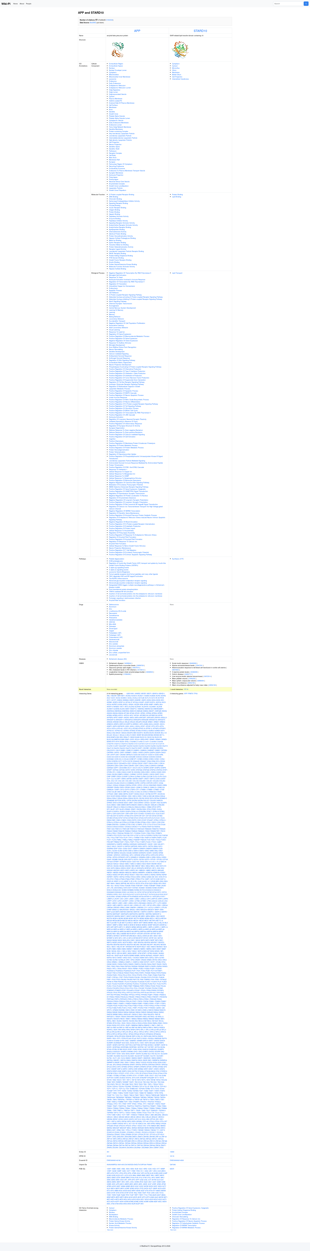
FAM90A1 (141, 831)
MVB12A (146, 936)
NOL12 (124, 951)
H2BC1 (127, 864)
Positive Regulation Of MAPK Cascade (122, 393)
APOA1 (136, 715)
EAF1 (123, 813)
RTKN (123, 1038)
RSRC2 (160, 1036)
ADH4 (153, 700)
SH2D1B (146, 1049)
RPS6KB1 (110, 1036)
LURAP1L (157, 907)
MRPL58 (123, 931)
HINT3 (127, 870)
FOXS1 (163, 840)
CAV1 (117, 754)
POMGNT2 (111, 990)
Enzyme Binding (114, 218)
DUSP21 (116, 811)
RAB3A (138, 1012)
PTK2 (125, 1005)
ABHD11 (162, 693)
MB (139, 916)
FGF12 (132, 835)
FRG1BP (110, 842)
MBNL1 (153, 916)
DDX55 (130, 798)
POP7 (124, 990)
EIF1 (144, 816)
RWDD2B (158, 1038)
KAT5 (126, 888)
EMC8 (109, 820)
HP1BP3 (121, 874)
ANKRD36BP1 (158, 709)
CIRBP (113, 776)
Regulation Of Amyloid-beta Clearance (122, 498)
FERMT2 (158, 833)
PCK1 (139, 971)
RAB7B (109, 1014)
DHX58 (120, 802)
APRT (116, 717)
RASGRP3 (138, 1016)
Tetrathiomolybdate (115, 620)
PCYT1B (154, 971)
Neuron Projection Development (120, 364)
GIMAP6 (149, 848)
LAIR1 (126, 899)
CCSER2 (114, 761)
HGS (158, 868)
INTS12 (132, 883)
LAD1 (122, 899)
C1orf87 (115, 746)
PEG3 (120, 975)
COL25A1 (142, 781)
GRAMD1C (134, 857)
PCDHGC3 (119, 971)
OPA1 (128, 960)
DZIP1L (109, 813)
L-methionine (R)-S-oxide (117, 611)
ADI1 (162, 700)
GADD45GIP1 (142, 844)
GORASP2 (142, 853)
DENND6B (110, 800)
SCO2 (132, 1043)
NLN (165, 947)
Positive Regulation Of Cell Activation (122, 436)
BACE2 (124, 733)
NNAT (159, 949)
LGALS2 (154, 901)
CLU (112, 778)
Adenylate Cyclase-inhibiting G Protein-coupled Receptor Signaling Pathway (135, 299)
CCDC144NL (159, 754)
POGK (153, 986)
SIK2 (162, 1051)
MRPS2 (137, 931)
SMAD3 (134, 1058)
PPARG (154, 990)
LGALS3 (161, 901)
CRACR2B (152, 785)
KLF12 (133, 894)
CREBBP (110, 787)
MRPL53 (116, 931)
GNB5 (152, 850)
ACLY (109, 698)
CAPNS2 (164, 750)
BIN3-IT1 (127, 737)
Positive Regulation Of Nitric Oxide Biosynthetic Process (129, 399)
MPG (108, 927)
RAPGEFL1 (111, 1016)
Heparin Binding (114, 214)
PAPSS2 (128, 966)
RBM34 (134, 1019)
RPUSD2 (122, 1036)
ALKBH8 (116, 709)
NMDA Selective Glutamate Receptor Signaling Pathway (128, 487)
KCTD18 (143, 890)
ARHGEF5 (161, 720)
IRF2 (160, 883)
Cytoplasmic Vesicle (116, 120)
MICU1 (130, 923)
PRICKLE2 (124, 997)
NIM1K (153, 947)
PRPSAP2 (123, 999)
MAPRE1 (142, 914)
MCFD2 (109, 918)
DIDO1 (126, 802)
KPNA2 (118, 896)
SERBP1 (157, 1045)
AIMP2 (156, 704)
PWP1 (135, 1008)
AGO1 (164, 702)
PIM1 (142, 979)
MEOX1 (136, 920)
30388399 (193, 672)
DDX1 (130, 796)
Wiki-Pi (5, 3)
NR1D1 (114, 953)
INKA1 (112, 883)
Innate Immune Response (118, 397)
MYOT (141, 938)
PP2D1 (143, 990)
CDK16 (150, 763)
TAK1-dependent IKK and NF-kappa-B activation (126, 576)
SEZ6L (162, 1047)
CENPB (146, 768)
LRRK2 (122, 907)
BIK (117, 737)
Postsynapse (113, 179)
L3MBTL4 (110, 899)
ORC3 (160, 960)
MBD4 (148, 916)
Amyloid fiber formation (117, 600)
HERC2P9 (140, 868)
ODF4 (157, 957)
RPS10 (141, 1032)
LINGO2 (149, 903)
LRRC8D (116, 907)
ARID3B (116, 722)
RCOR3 (131, 1021)
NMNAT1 (130, 949)
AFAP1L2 (121, 702)
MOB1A (126, 925)
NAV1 (161, 940)
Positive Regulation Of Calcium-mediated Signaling (127, 434)
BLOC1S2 (150, 737)
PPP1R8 (110, 995)
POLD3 (109, 988)
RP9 (119, 1029)
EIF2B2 (159, 816)
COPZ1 (155, 783)
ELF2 (154, 818)
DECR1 (136, 798)
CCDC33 (139, 757)
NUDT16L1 (110, 955)
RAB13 (139, 1010)
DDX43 (109, 798)
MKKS (145, 923)
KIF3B (149, 892)
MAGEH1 (151, 909)
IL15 (120, 881)
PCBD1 (141, 968)
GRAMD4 (142, 857)
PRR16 (141, 999)
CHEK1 (147, 772)
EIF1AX (149, 816)
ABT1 (123, 696)
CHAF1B (130, 772)
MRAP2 (128, 927)
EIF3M (130, 818)
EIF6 (150, 818)
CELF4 (140, 768)
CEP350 (122, 770)
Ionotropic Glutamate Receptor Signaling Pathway (126, 384)
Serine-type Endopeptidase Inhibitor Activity (124, 201)
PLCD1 (109, 984)
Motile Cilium (176, 74)
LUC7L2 (150, 907)
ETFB (128, 824)
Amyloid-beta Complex (117, 184)
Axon (111, 109)
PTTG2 (109, 1008)
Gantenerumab (114, 639)
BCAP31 (140, 733)
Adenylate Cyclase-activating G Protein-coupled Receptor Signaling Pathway (136, 297)
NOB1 (109, 951)
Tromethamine (114, 615)
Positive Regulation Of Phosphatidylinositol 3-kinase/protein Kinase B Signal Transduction (136, 457)
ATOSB (135, 728)
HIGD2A (110, 870)
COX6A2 (122, 785)
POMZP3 (118, 990)
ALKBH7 (110, 709)
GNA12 (130, 850)
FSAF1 (121, 842)
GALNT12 (120, 846)
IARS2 (143, 877)
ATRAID (132, 730)
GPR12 (147, 855)
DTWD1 (154, 809)
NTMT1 (144, 953)
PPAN (148, 990)
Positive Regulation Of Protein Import (122, 528)
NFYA (134, 947)
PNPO (142, 986)
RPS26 (136, 1034)
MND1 (121, 925)
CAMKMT (150, 750)
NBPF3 (109, 942)
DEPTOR (118, 800)
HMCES (154, 870)
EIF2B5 (109, 818)
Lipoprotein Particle (115, 188)
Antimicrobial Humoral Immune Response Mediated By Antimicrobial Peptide (136, 463)
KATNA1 (135, 888)
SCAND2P (117, 1043)
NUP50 (142, 955)
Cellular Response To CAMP (119, 476)
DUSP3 (122, 811)
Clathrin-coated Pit (115, 101)
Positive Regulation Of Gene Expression (123, 338)
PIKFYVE (136, 979)
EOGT (144, 820)
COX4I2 (115, 785)
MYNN (135, 938)
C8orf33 (116, 748)
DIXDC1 (147, 802)
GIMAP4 (136, 848)
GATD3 (150, 846)
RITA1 (123, 1025)
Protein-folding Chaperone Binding (121, 255)
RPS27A (143, 1034)
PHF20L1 (115, 977)
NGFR (139, 947)
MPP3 (116, 927)
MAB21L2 (115, 909)
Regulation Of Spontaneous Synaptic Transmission (127, 493)
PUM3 (114, 1008)
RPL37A (125, 1032)
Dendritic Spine (114, 146)
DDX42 (162, 796)
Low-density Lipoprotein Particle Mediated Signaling (127, 460)
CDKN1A (153, 765)
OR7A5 (154, 960)
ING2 (161, 881)
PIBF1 (109, 979)
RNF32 (140, 1027)
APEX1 (120, 715)
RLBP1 (128, 1025)
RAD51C (135, 1014)
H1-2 (158, 861)
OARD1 (119, 957)
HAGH (159, 864)
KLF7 (147, 894)
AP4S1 (137, 713)
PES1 (130, 975)
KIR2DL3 (110, 894)
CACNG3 (160, 748)
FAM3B (115, 831)
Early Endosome (115, 83)
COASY (163, 778)
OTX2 (163, 962)
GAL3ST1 (161, 844)
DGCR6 (134, 800)
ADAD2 (119, 700)
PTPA (146, 1005)
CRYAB (127, 787)
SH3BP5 (161, 1049)
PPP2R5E (124, 995)
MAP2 (117, 912)
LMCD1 (109, 905)
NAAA (120, 940)
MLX (166, 923)
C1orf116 (154, 744)
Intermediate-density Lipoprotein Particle (123, 138)
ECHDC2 (148, 813)
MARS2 (117, 916)
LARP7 (109, 901)
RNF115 (160, 1025)
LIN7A (135, 903)
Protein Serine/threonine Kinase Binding (123, 264)
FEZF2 (119, 835)
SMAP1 (140, 1058)
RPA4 (128, 1029)
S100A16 (110, 1040)
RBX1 (114, 1021)
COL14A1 (121, 781)
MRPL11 (158, 927)
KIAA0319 (149, 890)
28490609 (193, 663)
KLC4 (129, 894)
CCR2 (109, 761)
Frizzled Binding (114, 205)
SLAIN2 (144, 1053)
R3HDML (122, 1010)
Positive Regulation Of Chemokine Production (125, 369)
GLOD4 (114, 850)
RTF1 (119, 1038)
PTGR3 (120, 1005)
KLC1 (120, 894)
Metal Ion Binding (115, 240)
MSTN (129, 933)
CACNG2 (153, 748)
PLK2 (159, 984)
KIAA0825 (110, 892)
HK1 (137, 870)
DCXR (113, 796)
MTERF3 (140, 933)
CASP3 (140, 752)
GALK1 (114, 846)
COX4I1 (109, 785)
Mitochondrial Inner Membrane (119, 77)
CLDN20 (137, 776)
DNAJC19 (124, 807)
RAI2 (145, 1014)
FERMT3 (110, 835)
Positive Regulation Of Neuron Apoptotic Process (126, 395)
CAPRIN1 (110, 752)
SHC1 (136, 1051)
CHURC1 (146, 774)
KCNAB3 (149, 888)
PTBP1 (157, 1003)
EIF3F (120, 818)
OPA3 (132, 960)
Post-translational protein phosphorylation (123, 589)
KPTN (129, 896)
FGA (124, 835)
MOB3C (144, 925)
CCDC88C (110, 759)
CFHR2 (109, 772)
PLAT (160, 981)
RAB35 (120, 1012)
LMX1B (126, 905)
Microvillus (176, 68)
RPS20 (120, 1034)
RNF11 (154, 1025)
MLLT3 (156, 923)
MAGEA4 (143, 909)
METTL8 (125, 923)
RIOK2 (109, 1025)
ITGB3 (146, 885)
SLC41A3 (124, 1056)
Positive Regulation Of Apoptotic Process (123, 391)
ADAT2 (144, 700)
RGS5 (150, 1023)
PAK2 (113, 966)
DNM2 (149, 807)
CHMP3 (120, 774)
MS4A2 (109, 933)
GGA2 (125, 848)
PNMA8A (136, 986)
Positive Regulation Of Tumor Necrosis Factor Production (129, 378)
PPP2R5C (116, 995)
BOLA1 (137, 739)
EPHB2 (132, 822)
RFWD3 (109, 1023)
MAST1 (123, 916)
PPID (119, 992)
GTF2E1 (153, 859)
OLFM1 (161, 957)
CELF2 (135, 768)
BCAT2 (151, 733)
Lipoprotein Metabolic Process (119, 388)
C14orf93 (153, 741)
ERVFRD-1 (116, 824)
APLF (132, 715)
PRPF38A (110, 999)
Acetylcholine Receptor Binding (120, 227)
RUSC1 (145, 1038)
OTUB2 (158, 962)
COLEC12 (123, 783)
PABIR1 (131, 964)
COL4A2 (156, 781)
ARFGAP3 (150, 717)
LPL (140, 905)
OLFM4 (115, 960)
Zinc (110, 609)
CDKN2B (160, 765)
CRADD (159, 785)
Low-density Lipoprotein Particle (120, 135)
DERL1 (124, 800)
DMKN (123, 805)
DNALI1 (144, 807)
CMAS (123, 778)
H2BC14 (133, 864)
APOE (160, 715)
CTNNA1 (143, 789)
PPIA (115, 992)
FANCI (147, 831)
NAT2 (157, 940)
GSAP (109, 859)
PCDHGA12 (111, 971)
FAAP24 (157, 826)
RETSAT (155, 1021)
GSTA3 (141, 859)
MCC (158, 916)
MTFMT (153, 933)
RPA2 (124, 1029)
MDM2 (142, 918)
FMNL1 (119, 840)
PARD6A (134, 966)
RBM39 (139, 1019)
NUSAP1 (156, 955)
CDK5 (126, 765)
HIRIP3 (132, 870)
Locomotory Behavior (116, 319)
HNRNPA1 (141, 872)
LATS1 (114, 901)
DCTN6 (148, 794)
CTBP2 (132, 789)
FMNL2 (125, 840)
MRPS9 (155, 931)
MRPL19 (165, 927)
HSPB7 (164, 874)
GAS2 (140, 846)
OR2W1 (137, 960)
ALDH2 (131, 706)
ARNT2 (116, 724)
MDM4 (147, 918)
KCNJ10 (109, 890)
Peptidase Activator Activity (119, 216)
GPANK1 (110, 855)
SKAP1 (133, 1053)
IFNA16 (117, 879)
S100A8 (116, 1040)
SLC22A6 (164, 1053)
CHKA (109, 774)
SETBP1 (151, 1047)
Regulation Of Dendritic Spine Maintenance (124, 513)
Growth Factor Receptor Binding (120, 260)
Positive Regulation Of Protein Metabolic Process (126, 447)
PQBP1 (150, 995)
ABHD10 (155, 693)
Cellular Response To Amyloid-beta (121, 530)
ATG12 (109, 728)
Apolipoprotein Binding (117, 229)
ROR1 (115, 1029)
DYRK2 (161, 811)
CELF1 (129, 768)
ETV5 (158, 824)
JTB (111, 888)
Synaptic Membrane (116, 173)
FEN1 (153, 833)
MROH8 (139, 927)
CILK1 (162, 774)
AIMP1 (151, 704)
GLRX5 (125, 850)
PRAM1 (156, 995)
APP (137, 30)
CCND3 (145, 759)
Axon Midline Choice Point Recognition (122, 347)
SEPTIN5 (136, 1045)
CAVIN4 (122, 754)
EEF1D (115, 816)
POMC (160, 988)
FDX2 (149, 833)
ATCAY (148, 726)
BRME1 (152, 739)
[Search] (306, 3)
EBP (131, 813)
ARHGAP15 (111, 720)
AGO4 (109, 704)
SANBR (139, 1040)
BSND (109, 741)
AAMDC (138, 693)
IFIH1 (112, 879)
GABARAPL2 (111, 844)
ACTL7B (154, 698)
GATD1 (144, 846)
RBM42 (145, 1019)
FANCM (153, 831)
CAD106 (112, 622)
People (28, 3)
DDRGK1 (124, 796)
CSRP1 (117, 789)
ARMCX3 (110, 724)
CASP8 (157, 752)
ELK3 (163, 818)
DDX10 (134, 796)
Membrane (112, 107)
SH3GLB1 (116, 1051)
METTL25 (110, 923)
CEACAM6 (123, 768)
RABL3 (120, 1014)
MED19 (158, 918)
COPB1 (137, 783)
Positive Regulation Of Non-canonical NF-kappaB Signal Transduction (133, 504)
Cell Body (112, 155)
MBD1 (143, 916)
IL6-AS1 (144, 881)
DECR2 (141, 798)
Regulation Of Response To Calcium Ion (123, 541)
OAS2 (125, 957)
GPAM (160, 853)
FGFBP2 (149, 835)
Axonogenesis (114, 306)
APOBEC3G (144, 715)
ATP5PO (162, 728)
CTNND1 (156, 789)
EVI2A (163, 824)
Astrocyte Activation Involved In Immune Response (127, 279)
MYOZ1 (146, 938)
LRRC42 (165, 905)
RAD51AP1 (128, 1014)
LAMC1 (137, 899)
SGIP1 (130, 1049)
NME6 (119, 949)
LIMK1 (125, 903)
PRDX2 (111, 997)
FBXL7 (114, 833)
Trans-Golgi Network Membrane (120, 127)
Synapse (112, 162)
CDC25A (110, 763)
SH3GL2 (110, 1051)
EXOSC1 (121, 826)
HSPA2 (153, 874)
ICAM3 (148, 877)
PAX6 (119, 968)
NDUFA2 (141, 942)
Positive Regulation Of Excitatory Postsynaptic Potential (129, 552)
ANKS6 (145, 711)
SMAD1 (128, 1058)
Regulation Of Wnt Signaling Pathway (122, 360)
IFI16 (165, 877)
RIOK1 (165, 1023)
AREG (132, 717)
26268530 (149, 672)
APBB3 (115, 715)
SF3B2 (114, 1049)
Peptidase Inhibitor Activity (118, 220)
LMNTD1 (120, 905)
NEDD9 (163, 944)
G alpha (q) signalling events (119, 567)
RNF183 (128, 1027)
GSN (125, 859)
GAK (155, 844)
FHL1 (109, 837)
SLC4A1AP (139, 1056)
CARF (122, 752)
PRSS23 (110, 1001)
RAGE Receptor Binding (117, 253)
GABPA (119, 844)
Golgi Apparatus (114, 90)
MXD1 (156, 936)
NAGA (138, 940)
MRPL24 (116, 929)
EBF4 (128, 813)
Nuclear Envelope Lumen (118, 70)
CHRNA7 (133, 774)
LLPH (159, 903)
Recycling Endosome (116, 166)
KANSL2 (120, 888)
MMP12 (115, 925)
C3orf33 (141, 746)
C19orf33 (130, 744)
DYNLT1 (149, 811)
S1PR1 (122, 1040)
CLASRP (124, 776)
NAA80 (114, 940)
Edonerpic (112, 626)
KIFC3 (164, 892)
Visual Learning (114, 330)
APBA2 (148, 713)
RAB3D (143, 1012)
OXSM (109, 964)
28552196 (191, 683)
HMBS (148, 870)
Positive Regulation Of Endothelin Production (125, 526)
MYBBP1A (110, 938)
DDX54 (125, 798)
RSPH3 (154, 1036)
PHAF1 (109, 977)
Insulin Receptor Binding (117, 207)
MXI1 (160, 936)
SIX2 (123, 1053)
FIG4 (121, 837)
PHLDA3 (144, 977)
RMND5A (134, 1025)
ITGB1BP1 (139, 885)
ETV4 (154, 824)
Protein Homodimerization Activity (121, 236)
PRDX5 (117, 997)
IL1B (130, 881)
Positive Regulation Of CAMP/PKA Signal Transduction (128, 491)
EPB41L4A (118, 822)
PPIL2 (124, 992)
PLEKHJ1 (136, 984)
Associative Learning (116, 325)
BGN (108, 737)
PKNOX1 (121, 981)
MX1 (151, 936)
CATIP (112, 754)
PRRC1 (146, 999)
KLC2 (125, 894)
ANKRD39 (110, 711)
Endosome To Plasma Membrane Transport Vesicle (127, 170)
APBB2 (109, 715)
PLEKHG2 (128, 984)
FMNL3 (130, 840)
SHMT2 (145, 1051)
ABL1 (109, 696)
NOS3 (152, 951)
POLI (131, 988)
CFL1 (114, 772)
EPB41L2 (110, 822)
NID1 (149, 947)
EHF (140, 816)
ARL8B (144, 722)
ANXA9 (120, 713)
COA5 (157, 778)
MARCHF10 (157, 914)
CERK (133, 770)
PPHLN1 (110, 992)
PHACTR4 (161, 975)
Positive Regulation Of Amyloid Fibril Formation (125, 539)
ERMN (109, 824)
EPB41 (156, 820)
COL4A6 (116, 783)
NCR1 (120, 942)
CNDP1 (141, 778)
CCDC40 (145, 757)
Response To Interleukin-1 (118, 469)
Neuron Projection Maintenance (120, 548)
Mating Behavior (114, 316)
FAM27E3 (155, 829)
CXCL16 (139, 792)
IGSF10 (162, 879)
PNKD (125, 986)
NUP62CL (149, 955)
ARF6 (137, 717)
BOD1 (132, 739)
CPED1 (140, 785)
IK (112, 881)
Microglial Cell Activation (117, 275)
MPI (112, 927)
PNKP (130, 986)
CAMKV (157, 750)
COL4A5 (110, 783)
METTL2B (117, 923)
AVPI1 (162, 730)
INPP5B (123, 883)
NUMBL (137, 955)
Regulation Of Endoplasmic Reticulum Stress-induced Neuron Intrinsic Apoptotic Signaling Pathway (137, 518)
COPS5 (143, 783)
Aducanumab (113, 641)
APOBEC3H (153, 715)
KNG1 (113, 896)
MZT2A (160, 938)
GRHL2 (158, 857)
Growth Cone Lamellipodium (119, 186)
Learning (112, 312)
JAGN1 (163, 885)
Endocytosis (113, 288)
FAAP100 (150, 826)
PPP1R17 (152, 992)
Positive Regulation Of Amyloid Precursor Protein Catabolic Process (133, 515)
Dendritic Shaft (114, 149)
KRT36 (141, 896)
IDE (153, 877)
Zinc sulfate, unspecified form (119, 652)
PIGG (114, 979)
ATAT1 (143, 726)
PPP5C (138, 995)
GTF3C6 (110, 861)
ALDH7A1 (145, 706)
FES (115, 835)
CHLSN (114, 774)
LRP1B (149, 905)
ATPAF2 (126, 730)
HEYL (154, 868)
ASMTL (109, 726)
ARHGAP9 (137, 720)
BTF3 (114, 741)
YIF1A (186, 689)
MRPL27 (123, 929)
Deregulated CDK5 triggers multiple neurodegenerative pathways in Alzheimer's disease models (136, 586)
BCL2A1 (110, 735)
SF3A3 (109, 1049)
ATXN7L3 (144, 730)
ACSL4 (135, 698)
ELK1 (158, 818)
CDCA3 (134, 763)
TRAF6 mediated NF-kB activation (121, 591)
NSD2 (130, 953)
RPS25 (131, 1034)
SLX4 (123, 1058)
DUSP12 (110, 811)
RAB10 (127, 1010)
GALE (109, 846)
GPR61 (109, 857)
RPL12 (148, 1029)
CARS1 (135, 752)
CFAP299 (146, 770)
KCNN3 (136, 890)
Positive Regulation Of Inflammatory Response (125, 423)
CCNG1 (157, 759)
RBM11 (128, 1019)
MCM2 (121, 918)
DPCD (154, 807)
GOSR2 (155, 853)
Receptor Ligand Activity (117, 249)
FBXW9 (126, 833)
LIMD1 (120, 903)
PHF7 (121, 977)
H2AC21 (116, 864)
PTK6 (130, 1005)
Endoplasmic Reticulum (117, 85)
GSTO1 (147, 859)
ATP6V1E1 (111, 730)
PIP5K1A (110, 981)
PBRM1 (135, 968)
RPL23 (153, 1029)
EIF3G (125, 818)
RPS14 (157, 1032)
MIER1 (136, 923)
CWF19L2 (126, 792)
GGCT (130, 848)
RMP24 (140, 1025)
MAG (138, 909)
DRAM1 (127, 809)
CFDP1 (164, 770)
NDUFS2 (123, 944)
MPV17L (122, 927)
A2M (128, 693)
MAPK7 (164, 912)
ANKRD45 (118, 711)
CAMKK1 (136, 750)
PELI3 (125, 975)
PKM (115, 981)
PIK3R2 (123, 979)
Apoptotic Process (115, 290)
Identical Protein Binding (117, 234)
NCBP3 (115, 942)
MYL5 (131, 938)
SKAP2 (138, 1053)
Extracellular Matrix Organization (120, 362)
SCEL (127, 1043)
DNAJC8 (138, 807)
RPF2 (138, 1029)
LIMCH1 (115, 903)
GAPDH (127, 846)
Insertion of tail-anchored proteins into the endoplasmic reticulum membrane (135, 594)
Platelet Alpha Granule (117, 116)
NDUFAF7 (154, 942)
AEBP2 (115, 702)
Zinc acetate (113, 644)
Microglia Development (117, 345)
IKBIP (116, 881)
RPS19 (114, 1034)
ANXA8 (115, 713)
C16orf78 (110, 744)
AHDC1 (125, 704)
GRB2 (153, 857)
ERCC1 (154, 822)
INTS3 (138, 883)
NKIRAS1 (159, 947)
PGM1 (150, 975)
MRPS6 (149, 931)
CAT (108, 754)
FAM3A (109, 831)
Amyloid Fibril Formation (117, 543)
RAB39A (132, 1012)
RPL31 (164, 1029)
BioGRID (93, 22)
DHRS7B (159, 800)
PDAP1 (159, 971)
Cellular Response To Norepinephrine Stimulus (125, 478)
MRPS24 (143, 931)
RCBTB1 (125, 1021)
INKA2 (118, 883)
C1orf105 (140, 744)
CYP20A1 (110, 794)
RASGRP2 (130, 1016)
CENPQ (157, 768)
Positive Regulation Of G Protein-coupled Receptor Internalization (132, 524)
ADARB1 (138, 700)
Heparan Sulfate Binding (117, 269)
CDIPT (145, 763)
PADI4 (149, 964)
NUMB (131, 955)
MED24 (163, 918)
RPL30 (158, 1029)
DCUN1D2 (161, 794)
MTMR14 (110, 936)
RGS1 (124, 1023)
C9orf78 (134, 748)
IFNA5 (122, 879)
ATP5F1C (149, 728)
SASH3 (156, 1040)
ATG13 (114, 728)
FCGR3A (137, 833)
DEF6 (152, 798)
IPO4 (142, 883)
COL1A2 (136, 781)
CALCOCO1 (111, 750)
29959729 (140, 665)
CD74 (157, 761)
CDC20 (162, 761)
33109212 (140, 670)
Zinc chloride (113, 650)
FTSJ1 (137, 842)
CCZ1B (129, 761)
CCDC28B (131, 757)
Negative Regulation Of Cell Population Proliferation (127, 323)
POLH (127, 988)
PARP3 (153, 966)
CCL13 (121, 759)
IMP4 (157, 881)
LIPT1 (155, 903)
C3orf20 (135, 746)
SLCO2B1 (159, 1056)
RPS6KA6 (157, 1034)
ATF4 (157, 726)
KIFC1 (159, 892)
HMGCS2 (128, 872)
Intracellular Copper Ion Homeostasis (122, 286)
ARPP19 (129, 724)
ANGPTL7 (133, 709)
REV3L (161, 1021)
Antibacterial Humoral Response (120, 356)
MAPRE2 (149, 914)
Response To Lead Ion (117, 332)
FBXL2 (109, 833)
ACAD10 (134, 696)
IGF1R (152, 879)
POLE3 (122, 988)
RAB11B (134, 1010)
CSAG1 (133, 787)
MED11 (152, 918)
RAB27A (162, 1010)
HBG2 (148, 866)
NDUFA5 (147, 942)
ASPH (115, 726)
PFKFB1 (140, 975)
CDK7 (137, 765)
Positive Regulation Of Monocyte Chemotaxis (125, 480)
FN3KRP (137, 840)
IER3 (161, 877)
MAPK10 (144, 912)
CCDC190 (124, 757)
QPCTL (109, 1010)
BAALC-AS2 (111, 733)
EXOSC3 (128, 826)
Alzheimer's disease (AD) (118, 659)
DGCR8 (140, 800)
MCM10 (115, 918)
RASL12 (160, 1016)
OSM (141, 962)
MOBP (150, 925)
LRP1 (144, 905)
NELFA (119, 947)
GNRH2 (116, 853)
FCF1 (132, 833)
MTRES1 (117, 936)
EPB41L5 (125, 822)
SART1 (151, 1040)
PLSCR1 (120, 986)
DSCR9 (139, 809)
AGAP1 (142, 702)
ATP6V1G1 (119, 730)
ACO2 (118, 698)
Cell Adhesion (114, 292)
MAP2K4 (130, 912)
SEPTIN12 (129, 1045)
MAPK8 (109, 914)
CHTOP (139, 774)
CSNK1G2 (161, 787)
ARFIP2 (157, 717)
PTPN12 (151, 1005)
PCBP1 (152, 968)
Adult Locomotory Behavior (118, 327)
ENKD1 (124, 820)
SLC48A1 (131, 1056)
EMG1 (118, 820)
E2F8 (119, 813)
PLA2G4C (133, 981)
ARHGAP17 (120, 720)
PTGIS (115, 1005)
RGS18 (140, 1023)
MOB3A (138, 925)
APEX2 (126, 715)
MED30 (109, 920)
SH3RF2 (124, 1051)
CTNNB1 (150, 789)
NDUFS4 (130, 944)
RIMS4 (155, 1023)
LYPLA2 (164, 907)
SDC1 (142, 1043)
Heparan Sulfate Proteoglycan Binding (122, 238)
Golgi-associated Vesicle (117, 94)
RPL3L (131, 1032)
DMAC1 (114, 805)
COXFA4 (128, 785)
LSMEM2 (140, 907)
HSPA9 (158, 874)
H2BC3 (138, 864)
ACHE (158, 696)
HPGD (126, 874)
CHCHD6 (137, 772)
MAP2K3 (123, 912)
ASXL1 (132, 726)
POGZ (158, 986)
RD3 (136, 1021)
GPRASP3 (121, 857)
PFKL (145, 975)
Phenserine (113, 617)
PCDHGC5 (127, 971)
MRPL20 (110, 929)
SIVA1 (119, 1053)
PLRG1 (109, 986)
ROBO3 (162, 1027)
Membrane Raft (114, 159)
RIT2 (118, 1025)
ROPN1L (110, 1029)
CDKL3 (147, 765)
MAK (162, 909)
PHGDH (131, 977)
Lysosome (112, 79)
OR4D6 (143, 960)
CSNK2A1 (110, 789)
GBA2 (156, 846)
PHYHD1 (155, 977)
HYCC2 (133, 877)
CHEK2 (153, 772)
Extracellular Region (116, 63)
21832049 (109, 20)
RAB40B (150, 1012)
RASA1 (118, 1016)
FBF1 (158, 831)
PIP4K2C (163, 979)
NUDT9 (126, 955)
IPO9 (146, 883)
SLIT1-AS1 (117, 1058)
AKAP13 (110, 706)
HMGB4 (121, 872)
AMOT (127, 709)
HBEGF (137, 866)
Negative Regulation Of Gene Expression (123, 340)
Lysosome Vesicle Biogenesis (119, 572)
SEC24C (152, 1043)
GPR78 (114, 857)
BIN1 (121, 737)
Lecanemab (113, 655)
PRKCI (149, 997)
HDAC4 (117, 868)
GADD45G (133, 844)
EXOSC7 (135, 826)
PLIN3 (150, 984)
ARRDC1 (136, 724)
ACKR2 (163, 696)
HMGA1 (109, 872)
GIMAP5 (142, 848)
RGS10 (129, 1023)
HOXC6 (114, 874)
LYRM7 (109, 909)
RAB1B (151, 1010)
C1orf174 (161, 744)
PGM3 (155, 975)
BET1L (162, 735)
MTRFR (123, 936)
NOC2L (114, 951)
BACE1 (118, 733)
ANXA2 (164, 711)
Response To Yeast (116, 277)
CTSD (109, 792)
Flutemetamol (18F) (116, 637)
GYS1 (147, 861)
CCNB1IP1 (133, 759)
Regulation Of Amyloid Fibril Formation (122, 537)
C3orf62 (153, 746)
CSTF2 (127, 789)
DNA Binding (113, 196)
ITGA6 (133, 885)
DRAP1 (133, 809)
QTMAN (115, 1010)
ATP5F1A (141, 728)
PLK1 (155, 984)
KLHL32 (156, 894)
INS (128, 883)
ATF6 (162, 726)
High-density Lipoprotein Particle (120, 140)
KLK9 (109, 896)
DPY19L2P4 (120, 809)
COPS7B (149, 783)
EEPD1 (121, 816)
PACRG (144, 964)
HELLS (133, 868)
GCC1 (160, 846)
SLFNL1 (109, 1058)
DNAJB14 (154, 805)
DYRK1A (156, 811)
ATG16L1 (120, 728)
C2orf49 (129, 746)
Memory (112, 314)
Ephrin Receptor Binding (117, 242)
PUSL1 (130, 1008)
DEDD (147, 798)
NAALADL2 (127, 940)
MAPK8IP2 (125, 914)
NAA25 (109, 940)
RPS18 (109, 1034)
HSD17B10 (140, 874)
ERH (162, 822)
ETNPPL (139, 824)
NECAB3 (143, 944)
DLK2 (109, 805)
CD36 (149, 761)
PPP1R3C (160, 992)
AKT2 (127, 706)
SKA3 (128, 1053)
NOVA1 (157, 951)
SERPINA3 (116, 1047)
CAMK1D (129, 750)
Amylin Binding (114, 262)
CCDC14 (151, 754)
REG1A (141, 1021)
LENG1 (131, 901)
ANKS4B (139, 711)
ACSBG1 (124, 698)
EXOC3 (109, 826)
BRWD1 (164, 739)
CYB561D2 (152, 792)
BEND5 (156, 735)
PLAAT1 (148, 981)
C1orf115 (147, 744)
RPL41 (136, 1032)
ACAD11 (141, 696)
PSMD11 (122, 1003)
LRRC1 (158, 905)
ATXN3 (138, 730)
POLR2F (141, 988)
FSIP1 (132, 842)
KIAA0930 (118, 892)
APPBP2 (110, 717)
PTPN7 (157, 1005)
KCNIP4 (160, 888)
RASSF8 (116, 1019)
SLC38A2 (117, 1056)
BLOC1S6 (110, 739)
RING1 (160, 1023)
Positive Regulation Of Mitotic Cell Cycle (123, 410)
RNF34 (145, 1027)
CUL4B (114, 792)
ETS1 (145, 824)
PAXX (130, 968)
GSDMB (115, 859)
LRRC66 (110, 907)
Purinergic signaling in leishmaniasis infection (125, 598)
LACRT (116, 899)
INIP (108, 883)
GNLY (161, 850)
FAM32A (162, 829)
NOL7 (130, 951)
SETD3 (157, 1047)
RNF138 (116, 1027)
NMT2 (154, 949)
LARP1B (154, 899)
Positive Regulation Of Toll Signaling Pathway (125, 406)
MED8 (114, 920)
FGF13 (137, 835)
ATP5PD (156, 728)
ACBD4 (147, 696)
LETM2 (137, 901)
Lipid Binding (176, 196)
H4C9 (144, 864)
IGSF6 (109, 881)
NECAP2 (157, 944)
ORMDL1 (115, 962)
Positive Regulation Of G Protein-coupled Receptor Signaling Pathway (133, 404)
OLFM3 (109, 960)
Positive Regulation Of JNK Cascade (122, 415)
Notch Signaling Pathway (118, 301)
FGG (160, 835)
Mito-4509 (112, 624)
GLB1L (109, 850)
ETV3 (149, 824)
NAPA (143, 940)
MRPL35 (148, 929)
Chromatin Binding (115, 199)
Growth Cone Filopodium (117, 190)
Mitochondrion (114, 74)
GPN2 (143, 855)
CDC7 (129, 763)
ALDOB (159, 706)
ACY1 (109, 700)
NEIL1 (109, 947)
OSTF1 (152, 962)
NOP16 (140, 951)
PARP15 (148, 966)
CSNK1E (146, 787)
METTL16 (159, 920)
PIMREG (147, 979)
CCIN (116, 759)
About (22, 3)
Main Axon (112, 157)
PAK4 (118, 966)
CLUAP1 (118, 778)
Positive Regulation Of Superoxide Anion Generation (127, 380)
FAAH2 (144, 826)
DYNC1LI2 (135, 811)
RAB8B (115, 1014)
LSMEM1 (133, 907)
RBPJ (162, 1019)
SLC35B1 (110, 1056)
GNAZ (147, 850)
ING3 (166, 881)
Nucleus (112, 68)
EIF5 (146, 818)
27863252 (192, 678)
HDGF (128, 868)
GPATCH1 (117, 855)
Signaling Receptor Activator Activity (122, 223)
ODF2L (151, 957)
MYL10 (125, 938)
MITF (141, 923)
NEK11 (114, 947)
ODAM (141, 957)
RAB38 (125, 1012)
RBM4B (151, 1019)
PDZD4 (163, 973)
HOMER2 (149, 872)
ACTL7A (148, 698)
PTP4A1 (140, 1005)
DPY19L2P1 (111, 809)
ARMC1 (150, 722)
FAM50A (128, 831)
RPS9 (116, 1036)
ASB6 (146, 724)
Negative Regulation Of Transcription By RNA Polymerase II (130, 273)
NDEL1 (130, 942)
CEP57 (127, 770)
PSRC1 (151, 1003)
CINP (109, 776)
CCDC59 (152, 757)
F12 (140, 826)
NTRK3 (150, 953)
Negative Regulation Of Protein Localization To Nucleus (128, 495)
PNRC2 (147, 986)
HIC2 (162, 868)
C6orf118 (110, 748)
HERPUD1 (148, 868)
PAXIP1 (125, 968)
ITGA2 (122, 885)
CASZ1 (163, 752)
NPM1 (109, 953)
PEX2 (134, 975)
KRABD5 (135, 896)
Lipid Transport (177, 273)
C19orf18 (123, 744)
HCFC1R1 (163, 866)
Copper (111, 631)
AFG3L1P (129, 702)
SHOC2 (151, 1051)
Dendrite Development (116, 351)
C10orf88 (132, 741)
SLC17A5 (151, 1053)
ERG (159, 822)
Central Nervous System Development (122, 308)
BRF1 (147, 739)
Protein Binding (114, 212)
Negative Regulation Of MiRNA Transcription (124, 511)
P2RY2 (125, 964)
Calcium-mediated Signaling (118, 354)
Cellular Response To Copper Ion (120, 471)
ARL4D (127, 722)
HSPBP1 (110, 877)
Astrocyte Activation (116, 417)
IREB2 (155, 883)
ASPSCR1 (121, 726)
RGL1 (119, 1023)
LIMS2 (130, 903)
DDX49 (119, 798)
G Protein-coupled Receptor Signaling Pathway (125, 295)
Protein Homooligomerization (119, 450)
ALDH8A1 (152, 706)
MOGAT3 (156, 925)
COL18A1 (128, 781)
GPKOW (137, 855)
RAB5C (161, 1012)
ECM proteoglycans (116, 561)
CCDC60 (158, 757)
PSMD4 (128, 1003)
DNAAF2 (134, 805)
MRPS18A (130, 931)
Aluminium (112, 606)
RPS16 (163, 1032)
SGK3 (140, 1049)
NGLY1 (144, 947)
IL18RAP (125, 881)
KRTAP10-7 (148, 896)
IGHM (157, 879)
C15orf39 (160, 741)
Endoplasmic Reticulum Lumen (120, 87)
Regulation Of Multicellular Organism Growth (124, 386)
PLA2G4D (141, 981)
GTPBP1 (116, 861)
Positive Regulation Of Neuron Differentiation (124, 402)
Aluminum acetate (115, 648)
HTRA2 (127, 877)
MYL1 (121, 938)
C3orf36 (147, 746)
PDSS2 (153, 973)
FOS (148, 840)
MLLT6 (161, 923)
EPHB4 (137, 822)
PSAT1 (134, 1001)
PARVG (164, 966)
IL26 (139, 881)
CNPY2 (152, 778)
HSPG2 (122, 877)
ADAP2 (131, 700)
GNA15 (136, 850)
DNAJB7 (110, 807)
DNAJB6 (161, 805)
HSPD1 (116, 877)
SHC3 (141, 1051)
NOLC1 (134, 951)
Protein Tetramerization (117, 452)
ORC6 (109, 962)
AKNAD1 (116, 706)
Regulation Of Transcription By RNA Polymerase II (126, 281)
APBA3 (154, 713)
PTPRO (163, 1005)
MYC (116, 938)
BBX (135, 733)
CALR (118, 750)
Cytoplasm (112, 72)
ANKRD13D (149, 709)
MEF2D (125, 920)
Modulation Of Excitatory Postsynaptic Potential (126, 484)
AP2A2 (132, 713)
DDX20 (157, 796)
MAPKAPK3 (133, 914)
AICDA (136, 704)
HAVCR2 (128, 866)
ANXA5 (109, 713)
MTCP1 (134, 933)
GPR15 (160, 855)
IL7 (149, 881)
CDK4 (121, 765)
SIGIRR (157, 1051)
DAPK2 (125, 794)
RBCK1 (122, 1019)
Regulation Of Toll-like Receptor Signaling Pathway (127, 382)
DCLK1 (142, 794)
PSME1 (140, 1003)
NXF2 (162, 955)
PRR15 (135, 999)
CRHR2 (116, 787)
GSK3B (120, 859)
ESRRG (123, 824)
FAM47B (121, 831)
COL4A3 (162, 781)
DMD (119, 805)
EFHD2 (127, 816)
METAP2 (152, 920)
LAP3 (148, 899)
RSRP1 (109, 1038)
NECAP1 (150, 944)
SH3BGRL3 (153, 1049)
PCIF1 (134, 971)
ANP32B (158, 711)
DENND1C (163, 798)
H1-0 (150, 861)
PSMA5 (157, 1001)
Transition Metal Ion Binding (118, 245)
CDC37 (115, 763)
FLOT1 (109, 840)
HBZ (157, 866)
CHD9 (142, 772)
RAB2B (114, 1012)
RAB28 (109, 1012)
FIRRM (136, 837)
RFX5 (115, 1023)
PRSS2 (159, 999)
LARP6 (165, 899)
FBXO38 (120, 833)
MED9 (119, 920)
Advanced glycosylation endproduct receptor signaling (128, 580)
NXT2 (114, 957)
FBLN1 (163, 831)
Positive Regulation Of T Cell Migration (122, 550)
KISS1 (116, 894)
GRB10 (148, 857)
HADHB (154, 864)
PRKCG (144, 997)
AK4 (161, 704)
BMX (123, 739)
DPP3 (159, 807)
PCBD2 (147, 968)
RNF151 (122, 1027)
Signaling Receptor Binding (118, 203)
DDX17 (140, 796)
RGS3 (145, 1023)
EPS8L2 (144, 822)
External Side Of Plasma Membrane (121, 103)
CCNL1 (162, 759)
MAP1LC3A (111, 912)
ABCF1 (149, 693)
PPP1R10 (136, 992)
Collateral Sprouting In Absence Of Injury (123, 421)
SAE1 (127, 1040)
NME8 (124, 949)
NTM (139, 953)
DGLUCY (146, 800)
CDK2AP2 (110, 765)
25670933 (175, 670)
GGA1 (120, 848)
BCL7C (129, 735)
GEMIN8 (110, 848)
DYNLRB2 (142, 811)
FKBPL (159, 837)
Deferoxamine (114, 604)
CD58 (153, 761)
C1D (135, 744)
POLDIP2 (115, 988)
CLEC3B (149, 776)
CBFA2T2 (129, 754)
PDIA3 (132, 973)
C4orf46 (159, 746)
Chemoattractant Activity (117, 231)
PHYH (149, 977)
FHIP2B (165, 835)
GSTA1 (136, 859)
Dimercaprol (113, 628)
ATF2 (153, 726)
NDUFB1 (161, 942)
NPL (161, 951)
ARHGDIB (144, 720)
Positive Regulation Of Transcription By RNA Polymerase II (130, 412)
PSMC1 (115, 1003)
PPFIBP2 (160, 990)
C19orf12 (117, 744)
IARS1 (138, 877)
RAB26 (156, 1010)
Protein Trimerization (116, 465)
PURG (119, 1008)
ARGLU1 (164, 717)
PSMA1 (151, 1001)
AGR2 (120, 704)
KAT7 (130, 888)
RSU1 (114, 1038)
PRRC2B (153, 999)
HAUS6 (116, 866)
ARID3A (109, 722)
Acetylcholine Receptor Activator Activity (123, 225)
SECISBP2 (160, 1043)
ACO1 (113, 698)
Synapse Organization (116, 428)
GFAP (115, 848)
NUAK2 (161, 953)
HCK (108, 868)
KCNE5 (154, 888)
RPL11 (143, 1029)
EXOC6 (115, 826)
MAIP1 (157, 909)
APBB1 (160, 713)
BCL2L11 (116, 735)
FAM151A (133, 829)
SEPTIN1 (121, 1045)
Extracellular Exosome (117, 168)
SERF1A (164, 1045)
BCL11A (164, 733)
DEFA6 (156, 798)
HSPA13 (147, 874)
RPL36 (114, 1032)
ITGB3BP (152, 885)
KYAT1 (162, 896)
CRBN (164, 785)
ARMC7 (156, 722)
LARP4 (159, 899)
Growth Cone (113, 114)
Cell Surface (113, 105)
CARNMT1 (128, 752)
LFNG (149, 901)
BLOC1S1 (143, 737)
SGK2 (135, 1049)
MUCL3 (140, 936)
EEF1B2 (110, 816)
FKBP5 (153, 837)
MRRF (161, 931)
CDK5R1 (131, 765)
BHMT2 (113, 737)
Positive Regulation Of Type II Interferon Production (127, 371)
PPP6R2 (144, 995)
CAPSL (116, 752)
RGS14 (134, 1023)
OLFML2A (121, 960)
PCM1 (148, 971)
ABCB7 (143, 693)
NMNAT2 (137, 949)
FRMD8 (116, 842)
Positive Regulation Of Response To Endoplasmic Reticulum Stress (133, 535)
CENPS (163, 768)
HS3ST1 (132, 874)
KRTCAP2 (156, 896)
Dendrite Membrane (116, 129)
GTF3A (165, 859)
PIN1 (153, 979)
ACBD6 (152, 696)
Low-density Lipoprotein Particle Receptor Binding (126, 251)
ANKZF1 (152, 711)
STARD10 (200, 30)
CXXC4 (145, 792)
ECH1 (136, 813)
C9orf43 (122, 748)
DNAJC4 (131, 807)
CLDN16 (131, 776)
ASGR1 (156, 724)
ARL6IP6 (139, 722)
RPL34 (109, 1032)
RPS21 (125, 1034)
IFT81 (142, 879)
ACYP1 (114, 700)
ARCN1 (126, 717)
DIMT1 (131, 802)
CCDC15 (117, 757)
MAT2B (135, 916)
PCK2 (143, 971)
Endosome (112, 81)
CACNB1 (146, 748)
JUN (115, 888)
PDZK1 (114, 975)
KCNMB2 (130, 890)
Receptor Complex (115, 153)
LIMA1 (109, 903)
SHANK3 (130, 1051)
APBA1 (143, 713)
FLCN (164, 837)
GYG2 (142, 861)
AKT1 (122, 706)
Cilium (174, 70)
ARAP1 (121, 717)
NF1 (124, 947)
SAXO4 (162, 1040)
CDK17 (156, 763)
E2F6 (114, 813)
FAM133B (125, 829)
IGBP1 (147, 879)
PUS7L (124, 1008)
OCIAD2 (136, 957)
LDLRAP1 (125, 901)
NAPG (147, 940)
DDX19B (151, 796)
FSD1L (127, 842)
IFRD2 (138, 879)
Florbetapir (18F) (114, 635)
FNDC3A (143, 840)
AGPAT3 (115, 704)
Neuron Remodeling (116, 349)
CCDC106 (136, 754)
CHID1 (163, 772)
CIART (157, 774)
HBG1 (143, 866)
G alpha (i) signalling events (118, 570)
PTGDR (109, 1005)
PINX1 (157, 979)
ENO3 (129, 820)
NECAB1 (136, 944)
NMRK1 (143, 949)
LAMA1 (131, 899)
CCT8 (125, 761)
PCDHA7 (159, 968)
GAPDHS (134, 846)
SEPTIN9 (143, 1045)
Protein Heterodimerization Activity (121, 247)
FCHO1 (143, 833)
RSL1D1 (140, 1036)
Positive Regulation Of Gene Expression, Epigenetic (127, 489)
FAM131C (118, 829)
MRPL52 (110, 931)
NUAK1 (155, 953)
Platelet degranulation (116, 559)
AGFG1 (152, 702)
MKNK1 (151, 923)
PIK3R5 (129, 979)
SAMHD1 (133, 1040)
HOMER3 (156, 872)
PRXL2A (129, 1001)
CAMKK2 (143, 750)
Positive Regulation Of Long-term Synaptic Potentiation (128, 502)
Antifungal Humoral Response (119, 358)
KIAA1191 (133, 892)
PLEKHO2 (143, 984)
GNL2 (156, 850)
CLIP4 (160, 776)
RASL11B (153, 1016)
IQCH (151, 883)
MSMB (123, 933)
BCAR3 (146, 733)
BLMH (137, 737)
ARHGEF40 (153, 720)
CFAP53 (153, 770)
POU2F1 (137, 990)
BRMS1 (158, 739)
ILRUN (153, 881)
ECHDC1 (141, 813)
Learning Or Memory (116, 310)
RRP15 (134, 1036)
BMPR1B (117, 739)
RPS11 (147, 1032)
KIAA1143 (125, 892)
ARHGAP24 (128, 720)
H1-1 (154, 861)
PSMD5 (134, 1003)
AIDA (141, 704)
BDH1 (134, 735)
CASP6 (152, 752)
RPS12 (152, 1032)
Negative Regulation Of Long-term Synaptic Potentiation (128, 500)
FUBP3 (142, 842)
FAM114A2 (111, 829)
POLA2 (163, 986)
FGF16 (143, 835)
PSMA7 (163, 1001)
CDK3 (116, 765)
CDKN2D (110, 768)
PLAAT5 (154, 981)
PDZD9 (109, 975)
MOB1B (132, 925)
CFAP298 (139, 770)
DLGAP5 (164, 802)
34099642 (127, 663)
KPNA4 (124, 896)
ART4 (141, 724)
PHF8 (126, 977)
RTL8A (128, 1038)
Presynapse (113, 177)
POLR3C (155, 988)
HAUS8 (121, 866)
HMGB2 (115, 872)
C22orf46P (122, 746)
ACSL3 (130, 698)
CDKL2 (141, 765)
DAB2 (121, 794)
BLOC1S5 (158, 737)
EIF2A (154, 816)
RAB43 (155, 1012)
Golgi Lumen (113, 92)
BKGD (132, 737)
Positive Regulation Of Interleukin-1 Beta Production (127, 373)
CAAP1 (140, 748)
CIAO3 (151, 774)
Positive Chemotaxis (116, 441)
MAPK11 (151, 912)
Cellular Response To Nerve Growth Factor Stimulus (127, 546)
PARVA (159, 966)
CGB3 (119, 772)
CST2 (122, 789)
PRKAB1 (131, 997)
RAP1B (157, 1014)
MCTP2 (136, 918)
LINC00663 (142, 903)
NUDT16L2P (119, 955)
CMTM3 (135, 778)
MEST (146, 920)
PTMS (134, 1005)
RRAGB (128, 1036)
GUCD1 (129, 861)
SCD (123, 1043)
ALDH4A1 (138, 706)
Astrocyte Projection (116, 175)
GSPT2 (130, 859)
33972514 (207, 676)
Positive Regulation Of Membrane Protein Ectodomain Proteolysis (132, 443)
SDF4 (147, 1043)
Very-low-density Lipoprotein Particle (121, 133)
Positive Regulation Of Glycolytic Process (124, 408)
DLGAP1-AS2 (155, 802)
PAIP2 (164, 964)
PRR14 (130, 999)
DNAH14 (141, 805)
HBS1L (152, 866)
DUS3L (159, 809)
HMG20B (160, 870)
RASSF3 (110, 1019)
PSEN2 (145, 1001)
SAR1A (145, 1040)
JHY (108, 888)
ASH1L (162, 724)
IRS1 (108, 885)
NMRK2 (149, 949)
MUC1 (135, 936)
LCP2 (119, 901)
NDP (135, 942)
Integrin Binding (114, 210)
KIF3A (144, 892)
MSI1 (114, 933)
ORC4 (164, 960)
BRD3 (143, 739)
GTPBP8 (123, 861)
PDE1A (115, 973)
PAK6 (122, 966)
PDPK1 (141, 973)
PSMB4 (109, 1003)
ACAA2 (128, 696)
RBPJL (109, 1021)
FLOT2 (114, 840)
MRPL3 (135, 929)
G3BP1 (159, 842)
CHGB (158, 772)
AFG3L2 (136, 702)
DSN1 (144, 809)
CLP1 (109, 778)
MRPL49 (161, 929)
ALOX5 (122, 709)
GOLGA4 (123, 853)
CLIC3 (155, 776)
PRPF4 (116, 999)
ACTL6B (141, 698)
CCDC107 (144, 754)
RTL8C (134, 1038)
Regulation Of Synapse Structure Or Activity (124, 426)
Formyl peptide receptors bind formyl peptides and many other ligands (133, 574)
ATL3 (130, 728)
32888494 (200, 680)
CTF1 (138, 789)
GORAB (135, 853)
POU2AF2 (130, 990)
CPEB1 (134, 785)
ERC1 (149, 822)
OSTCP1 (147, 962)
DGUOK (153, 800)
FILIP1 (125, 837)
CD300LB (136, 761)
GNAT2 (141, 850)
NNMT (164, 949)
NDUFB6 (116, 944)
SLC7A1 (153, 1056)
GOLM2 (129, 853)
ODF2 (146, 957)
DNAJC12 (116, 807)
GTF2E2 (159, 859)
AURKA (151, 730)
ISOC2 (117, 885)
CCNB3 (139, 759)
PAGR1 (159, 964)
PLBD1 (164, 981)
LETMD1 (143, 901)
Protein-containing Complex (118, 131)
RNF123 (109, 1027)
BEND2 (150, 735)
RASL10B (146, 1016)
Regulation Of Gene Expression (120, 334)
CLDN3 (143, 776)
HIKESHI (116, 870)
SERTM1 (141, 1047)
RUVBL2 (151, 1038)
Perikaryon (112, 151)
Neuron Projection (115, 144)
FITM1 (142, 837)
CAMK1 (123, 750)
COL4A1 (149, 781)
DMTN (128, 805)
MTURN (129, 936)
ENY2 (139, 820)
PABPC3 (137, 964)
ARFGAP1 (143, 717)
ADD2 (149, 700)
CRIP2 (122, 787)
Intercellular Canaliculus (180, 79)
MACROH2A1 (124, 909)
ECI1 (153, 813)
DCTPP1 (154, 794)
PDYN (158, 973)
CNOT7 (146, 778)
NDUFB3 (110, 944)
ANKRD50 (125, 711)
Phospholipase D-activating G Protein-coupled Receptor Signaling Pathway (135, 367)
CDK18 (161, 763)
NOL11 (119, 951)
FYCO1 (154, 842)
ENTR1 (134, 820)
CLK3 (164, 776)
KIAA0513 (157, 890)
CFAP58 (159, 770)
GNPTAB (110, 853)
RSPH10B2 (148, 1036)
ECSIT (162, 813)
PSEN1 (140, 1001)
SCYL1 (137, 1043)
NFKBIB (129, 947)
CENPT (109, 770)
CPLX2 (145, 785)
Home (15, 3)
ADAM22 (126, 700)
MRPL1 (145, 927)
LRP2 (154, 905)
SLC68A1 (146, 1056)
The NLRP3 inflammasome (118, 578)
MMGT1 (109, 925)
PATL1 (114, 968)
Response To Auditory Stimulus (120, 343)
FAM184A (140, 829)
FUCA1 (148, 842)
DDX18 (145, 796)
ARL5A (132, 722)
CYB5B (159, 792)
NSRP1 (134, 953)
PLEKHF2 (120, 984)
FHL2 (113, 837)
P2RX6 (120, 964)
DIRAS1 (141, 802)
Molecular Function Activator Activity (122, 266)
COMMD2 (130, 783)
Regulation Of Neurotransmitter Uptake (122, 454)
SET (146, 1047)
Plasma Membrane (115, 98)
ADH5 (158, 700)
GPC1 (131, 855)
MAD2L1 (133, 909)
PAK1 (109, 966)
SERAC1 (151, 1045)
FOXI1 (153, 840)
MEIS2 (130, 920)
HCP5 (113, 868)
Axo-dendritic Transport (117, 321)
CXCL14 (133, 792)
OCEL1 (130, 957)
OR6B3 (149, 960)
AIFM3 (146, 704)
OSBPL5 (136, 962)
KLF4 (138, 894)
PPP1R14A (145, 992)
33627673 (135, 667)
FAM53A (134, 831)
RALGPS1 (151, 1014)
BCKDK (157, 733)
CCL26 (126, 759)
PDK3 (137, 973)
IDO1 (157, 877)
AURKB (157, 730)
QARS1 (159, 1008)
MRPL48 (155, 929)
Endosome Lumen (115, 125)
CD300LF (143, 761)
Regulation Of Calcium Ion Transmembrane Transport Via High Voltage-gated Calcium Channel (136, 507)
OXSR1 (114, 964)
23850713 (188, 674)
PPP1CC (130, 992)
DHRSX (109, 802)
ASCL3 (151, 724)
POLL (136, 988)
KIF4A (154, 892)
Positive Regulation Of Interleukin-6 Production (125, 375)
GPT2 (128, 857)
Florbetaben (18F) (115, 633)
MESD (141, 920)
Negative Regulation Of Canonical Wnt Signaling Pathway (129, 482)
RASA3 (123, 1016)
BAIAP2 (130, 733)
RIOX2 (114, 1025)
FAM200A (148, 829)
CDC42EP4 (123, 763)
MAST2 (129, 916)
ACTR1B (161, 698)
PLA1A (127, 981)
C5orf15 (165, 746)
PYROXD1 (152, 1008)
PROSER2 (163, 997)
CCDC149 (110, 757)
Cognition (112, 439)
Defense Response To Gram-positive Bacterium (125, 432)
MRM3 (134, 927)
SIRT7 (114, 1053)
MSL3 (119, 933)
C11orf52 (139, 741)
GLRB (120, 850)
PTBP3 (163, 1003)
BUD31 (122, 741)
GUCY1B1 (136, 861)
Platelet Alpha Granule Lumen (119, 118)
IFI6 (108, 879)
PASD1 (109, 968)
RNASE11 (147, 1025)
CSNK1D (139, 787)
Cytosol (111, 96)
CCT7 (120, 761)
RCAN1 (119, 1021)
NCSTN (125, 942)
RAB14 (145, 1010)
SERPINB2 (125, 1047)
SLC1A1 (157, 1053)
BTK (117, 741)
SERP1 (109, 1047)
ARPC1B (122, 724)
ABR (119, 696)
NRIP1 (125, 953)
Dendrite (112, 111)
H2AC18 (163, 861)
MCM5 (126, 918)
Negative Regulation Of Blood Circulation (123, 522)
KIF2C (139, 892)
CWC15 (119, 792)
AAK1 (132, 693)
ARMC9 (162, 722)
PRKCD (138, 997)
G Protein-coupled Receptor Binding (121, 194)
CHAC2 (124, 772)
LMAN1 (164, 903)
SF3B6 (119, 1049)
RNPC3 (156, 1027)
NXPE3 (109, 957)
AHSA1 (131, 704)
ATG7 (126, 728)
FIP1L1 (131, 837)
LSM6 (127, 907)
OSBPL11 (128, 962)
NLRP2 (109, 949)
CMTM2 (129, 778)
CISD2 (118, 776)
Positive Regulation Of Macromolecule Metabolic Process (129, 336)
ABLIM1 (114, 696)
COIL (108, 781)
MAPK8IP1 (117, 914)
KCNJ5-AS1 (117, 890)
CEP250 (115, 770)
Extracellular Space (116, 66)
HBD (133, 866)
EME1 (114, 820)
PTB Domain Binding (116, 258)
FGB (128, 835)
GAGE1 (150, 844)
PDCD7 (109, 973)
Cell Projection (114, 142)
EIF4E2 (141, 818)
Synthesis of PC (178, 559)
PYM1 (145, 1008)
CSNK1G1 (153, 787)
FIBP (117, 837)
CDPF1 (116, 768)
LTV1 (145, 907)
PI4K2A (161, 977)
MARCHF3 (110, 916)
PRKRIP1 (155, 997)
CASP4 (146, 752)
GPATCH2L (125, 855)
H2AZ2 (121, 864)
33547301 (199, 665)
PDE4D (120, 973)
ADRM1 (109, 702)
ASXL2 (137, 726)
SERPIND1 (133, 1047)
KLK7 (166, 894)
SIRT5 (109, 1053)
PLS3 (114, 986)
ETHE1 (133, 824)
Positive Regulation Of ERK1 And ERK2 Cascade (126, 467)
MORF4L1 (163, 925)
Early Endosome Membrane (118, 122)
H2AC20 (110, 864)
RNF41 (150, 1027)
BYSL (127, 741)
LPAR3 (136, 905)
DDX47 (114, 798)
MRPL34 (142, 929)
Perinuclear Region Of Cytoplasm (120, 164)
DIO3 (136, 802)
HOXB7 (162, 872)
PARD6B (141, 966)
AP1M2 (126, 713)
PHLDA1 (137, 977)
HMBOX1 (142, 870)
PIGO (118, 979)
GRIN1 (164, 857)
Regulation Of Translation (118, 284)
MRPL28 (129, 929)
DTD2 (149, 809)
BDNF (139, 735)
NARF (152, 940)
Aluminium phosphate (116, 646)
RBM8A (157, 1019)
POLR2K (148, 988)
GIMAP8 (155, 848)
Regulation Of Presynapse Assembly (122, 533)
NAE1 (133, 940)
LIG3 (165, 901)
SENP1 (109, 1045)
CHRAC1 (126, 774)
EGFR (136, 816)
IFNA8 (127, 879)
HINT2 (122, 870)
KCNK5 (124, 890)
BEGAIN (145, 735)
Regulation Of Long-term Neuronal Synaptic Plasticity (127, 419)
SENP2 (115, 1045)
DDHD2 (118, 796)
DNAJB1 (147, 805)
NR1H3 (119, 953)
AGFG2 (158, 702)
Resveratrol (113, 613)
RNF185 (134, 1027)
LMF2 (114, 905)
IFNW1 (132, 879)
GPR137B (154, 855)
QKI (163, 1008)
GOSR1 (149, 853)
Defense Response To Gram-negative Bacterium (126, 430)
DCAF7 (131, 794)
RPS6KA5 (149, 1034)
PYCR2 (140, 1008)
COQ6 (161, 783)
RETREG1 (148, 1021)
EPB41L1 (162, 820)
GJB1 (161, 848)
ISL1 (112, 885)
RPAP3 (133, 1029)
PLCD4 (114, 984)
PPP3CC (132, 995)
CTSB (162, 789)
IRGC (164, 883)
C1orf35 (109, 746)
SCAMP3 (110, 1043)
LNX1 (131, 905)
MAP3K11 (137, 912)
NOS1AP (146, 951)
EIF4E (136, 818)
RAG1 (141, 1014)
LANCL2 (143, 899)
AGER (147, 702)
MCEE (162, 916)
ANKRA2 (141, 709)
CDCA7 (140, 763)
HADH (148, 864)
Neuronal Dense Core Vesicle (119, 181)
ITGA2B (127, 885)
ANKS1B (133, 711)
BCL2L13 (123, 735)
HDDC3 (123, 868)
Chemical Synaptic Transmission (120, 303)
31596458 (126, 674)
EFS (131, 816)
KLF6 (142, 894)
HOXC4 (109, 874)
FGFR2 (155, 835)
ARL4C (121, 722)
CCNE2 (151, 759)
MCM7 (131, 918)
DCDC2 (137, 794)
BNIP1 (127, 739)
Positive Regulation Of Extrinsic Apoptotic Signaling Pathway (130, 554)
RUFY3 (139, 1038)
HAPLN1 (110, 866)
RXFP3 (164, 1038)
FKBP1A (148, 837)
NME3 (114, 949)
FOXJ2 (158, 840)
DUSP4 (128, 811)
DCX (108, 796)
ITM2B (158, 885)
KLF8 (151, 894)
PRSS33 (122, 1001)
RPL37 (119, 1032)
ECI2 (157, 813)
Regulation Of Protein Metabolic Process (123, 445)
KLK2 (161, 894)
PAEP (154, 964)
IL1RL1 (135, 881)
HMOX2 (135, 872)
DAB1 (116, 794)
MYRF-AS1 (153, 938)
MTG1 (159, 933)
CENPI (151, 768)
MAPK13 (158, 912)
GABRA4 (126, 844)
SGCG (125, 1049)
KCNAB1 (142, 888)
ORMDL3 (121, 962)
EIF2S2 (115, 818)
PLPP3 (163, 984)
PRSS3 (116, 1001)
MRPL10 (151, 927)
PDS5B (147, 973)
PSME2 (146, 1003)
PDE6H (126, 973)
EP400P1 (150, 820)
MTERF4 (147, 933)
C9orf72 (128, 748)
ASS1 (127, 726)
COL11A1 (114, 781)
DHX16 (115, 802)
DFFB (129, 800)
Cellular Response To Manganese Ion (122, 474)
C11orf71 (146, 741)
